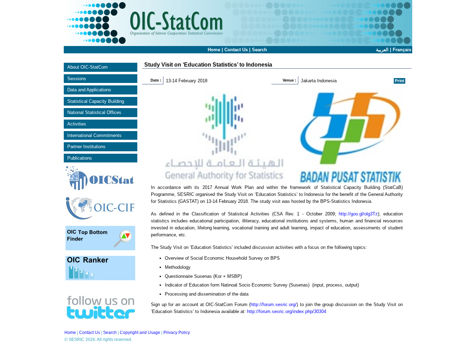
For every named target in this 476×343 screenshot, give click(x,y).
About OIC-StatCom (87, 67)
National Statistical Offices (94, 112)
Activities (76, 124)
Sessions (76, 78)
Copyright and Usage (140, 332)
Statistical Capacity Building (95, 101)
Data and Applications (89, 89)
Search (259, 49)
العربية (382, 49)
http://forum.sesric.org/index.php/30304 (286, 311)
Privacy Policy (176, 332)
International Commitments (94, 135)
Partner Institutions (86, 146)
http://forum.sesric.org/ (274, 304)
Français (402, 49)
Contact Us (236, 49)
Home (214, 49)
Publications (79, 158)
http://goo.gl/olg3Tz (358, 213)
